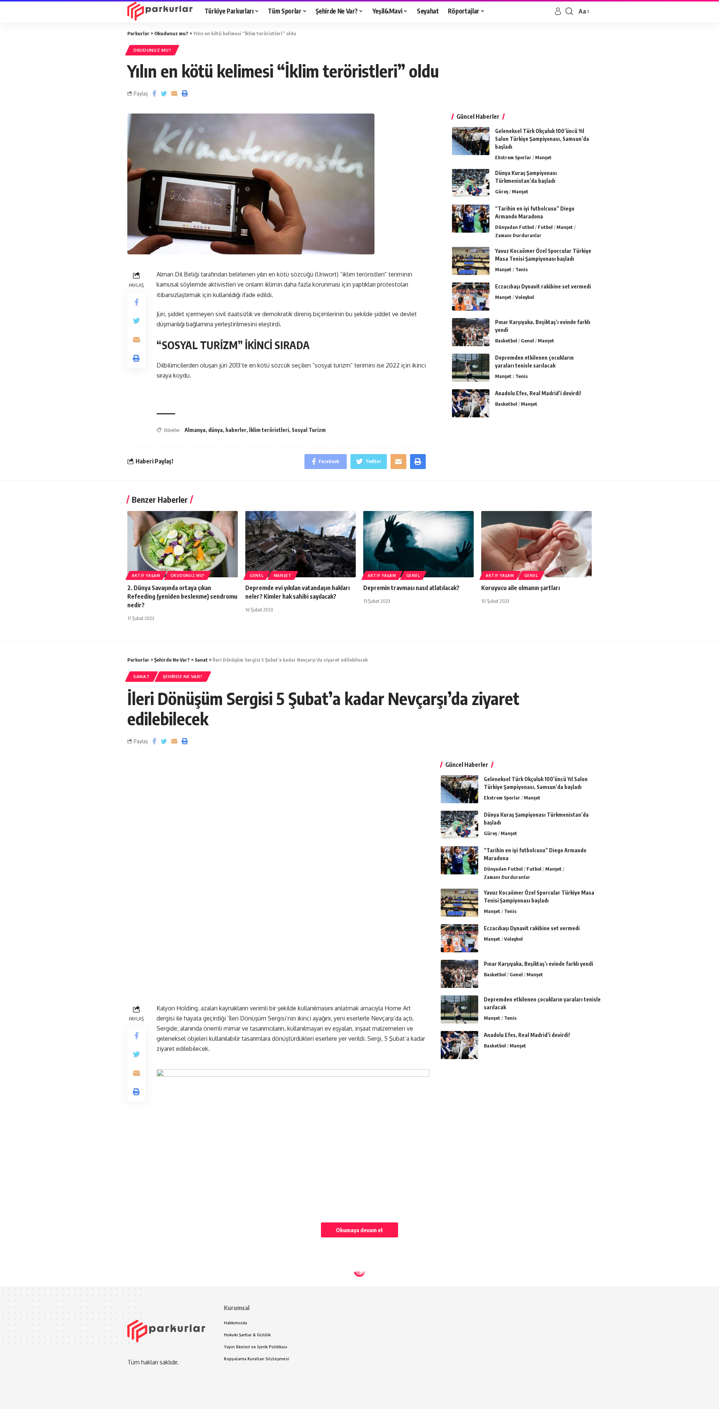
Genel (527, 341)
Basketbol (506, 341)
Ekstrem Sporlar (513, 157)
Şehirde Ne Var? (183, 676)
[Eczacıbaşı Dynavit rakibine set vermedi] (470, 296)
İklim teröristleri (269, 430)
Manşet (543, 157)
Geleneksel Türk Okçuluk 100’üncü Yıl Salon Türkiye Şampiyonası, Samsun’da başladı (542, 139)
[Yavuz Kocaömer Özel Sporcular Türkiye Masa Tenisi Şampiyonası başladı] (470, 261)
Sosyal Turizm (309, 430)
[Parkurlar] (159, 11)
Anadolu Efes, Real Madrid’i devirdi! (538, 393)
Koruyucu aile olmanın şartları (520, 588)
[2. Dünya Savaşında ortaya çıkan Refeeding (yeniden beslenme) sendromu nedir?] (182, 544)
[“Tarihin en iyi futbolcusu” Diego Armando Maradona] (470, 219)
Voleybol (524, 297)
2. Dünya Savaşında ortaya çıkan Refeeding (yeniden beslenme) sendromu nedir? (182, 596)
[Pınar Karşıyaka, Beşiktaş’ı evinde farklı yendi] (470, 332)
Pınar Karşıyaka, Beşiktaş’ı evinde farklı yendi (538, 964)
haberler (235, 430)
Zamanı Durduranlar (518, 235)
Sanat (141, 676)
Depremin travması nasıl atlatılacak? (411, 588)
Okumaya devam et (359, 1230)
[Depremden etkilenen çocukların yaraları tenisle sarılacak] (470, 368)
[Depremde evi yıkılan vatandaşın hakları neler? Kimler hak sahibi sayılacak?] (300, 544)
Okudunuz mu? (152, 50)
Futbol (545, 227)
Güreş (501, 191)
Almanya (195, 430)
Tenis (521, 269)
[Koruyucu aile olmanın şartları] (536, 544)
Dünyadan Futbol (514, 227)
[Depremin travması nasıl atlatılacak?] (418, 544)
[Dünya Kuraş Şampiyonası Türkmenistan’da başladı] (470, 183)
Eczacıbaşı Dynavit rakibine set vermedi (543, 286)
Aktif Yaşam (146, 575)
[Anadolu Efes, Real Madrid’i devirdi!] (470, 403)
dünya (215, 430)
